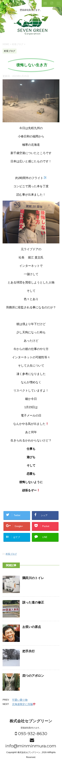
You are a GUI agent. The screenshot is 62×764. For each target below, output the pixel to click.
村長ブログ (11, 554)
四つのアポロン (33, 675)
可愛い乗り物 (20, 699)
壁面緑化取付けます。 (31, 728)
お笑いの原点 (31, 627)
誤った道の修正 (33, 602)
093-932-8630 (32, 733)
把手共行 (28, 651)
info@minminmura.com (30, 745)
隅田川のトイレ (33, 578)
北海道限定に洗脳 (22, 704)
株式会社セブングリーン (31, 721)
